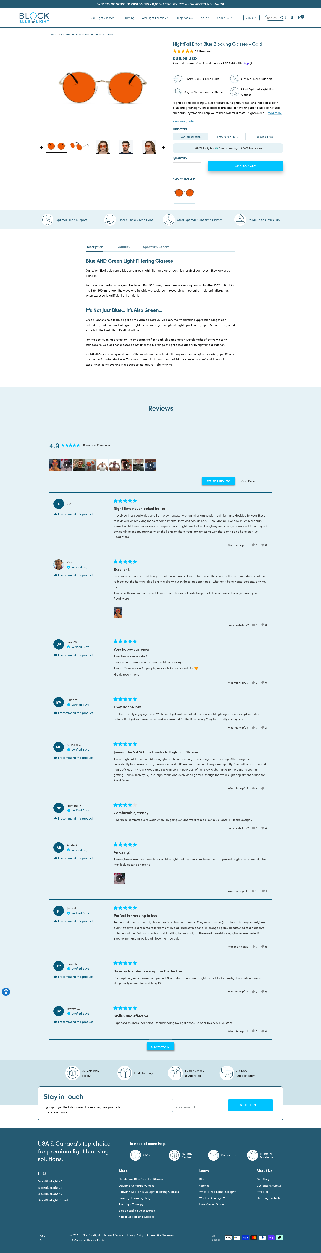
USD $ (250, 17)
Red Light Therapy (153, 18)
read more (275, 113)
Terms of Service (113, 1235)
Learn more (255, 148)
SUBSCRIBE (250, 1105)
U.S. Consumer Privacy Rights (86, 1240)
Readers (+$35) (265, 136)
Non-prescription (190, 136)
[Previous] (41, 147)
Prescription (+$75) (228, 136)
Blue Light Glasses (102, 18)
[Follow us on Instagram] (44, 1173)
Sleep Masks (184, 18)
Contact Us (228, 1155)
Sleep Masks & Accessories (137, 1210)
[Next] (163, 147)
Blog (202, 1179)
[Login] (292, 17)
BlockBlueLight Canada (54, 1200)
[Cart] (300, 17)
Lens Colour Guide (211, 1204)
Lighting (129, 18)
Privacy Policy (135, 1235)
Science (204, 1185)
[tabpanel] (56, 146)
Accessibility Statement (160, 1235)
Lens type (180, 129)
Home (53, 34)
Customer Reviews (269, 1185)
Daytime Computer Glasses (137, 1185)
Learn (203, 18)
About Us (223, 18)
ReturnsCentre (187, 1155)
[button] (192, 51)
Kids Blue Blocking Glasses (136, 1217)
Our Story (263, 1179)
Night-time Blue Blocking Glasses (141, 1179)
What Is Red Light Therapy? (217, 1192)
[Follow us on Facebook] (39, 1173)
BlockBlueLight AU (50, 1194)
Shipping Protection (270, 1198)
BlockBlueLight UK (50, 1187)
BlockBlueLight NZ (50, 1181)
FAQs (146, 1155)
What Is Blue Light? (212, 1198)
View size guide (183, 121)
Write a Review (220, 482)
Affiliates (262, 1192)
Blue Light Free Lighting (134, 1198)
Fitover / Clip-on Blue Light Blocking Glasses (149, 1192)
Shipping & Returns (266, 1155)
